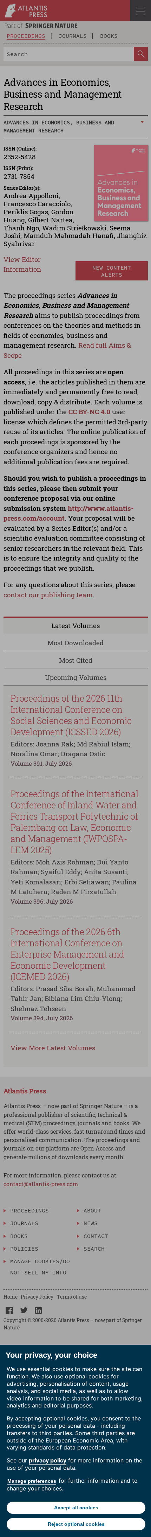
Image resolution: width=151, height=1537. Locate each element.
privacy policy (47, 1460)
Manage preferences (31, 1481)
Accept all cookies (76, 1507)
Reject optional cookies (76, 1524)
